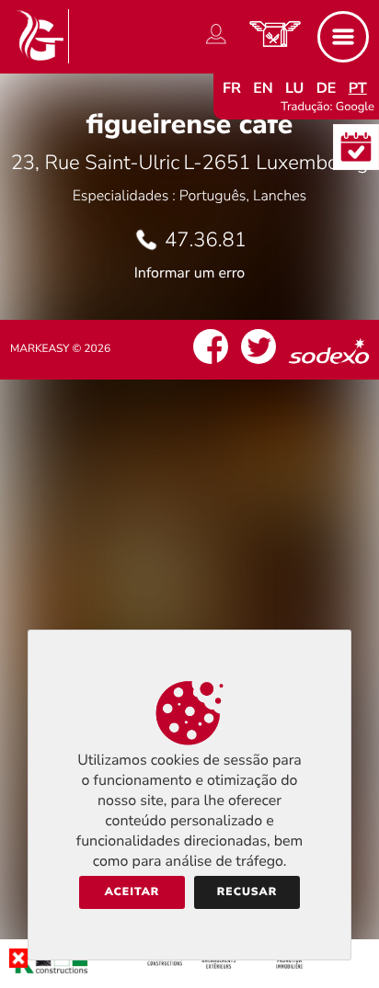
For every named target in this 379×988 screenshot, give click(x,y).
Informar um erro (189, 273)
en (263, 88)
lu (294, 88)
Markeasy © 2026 (60, 349)
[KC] (189, 973)
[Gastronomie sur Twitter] (258, 364)
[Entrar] (216, 44)
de (326, 88)
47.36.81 (206, 240)
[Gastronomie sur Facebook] (211, 364)
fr (232, 88)
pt (358, 88)
